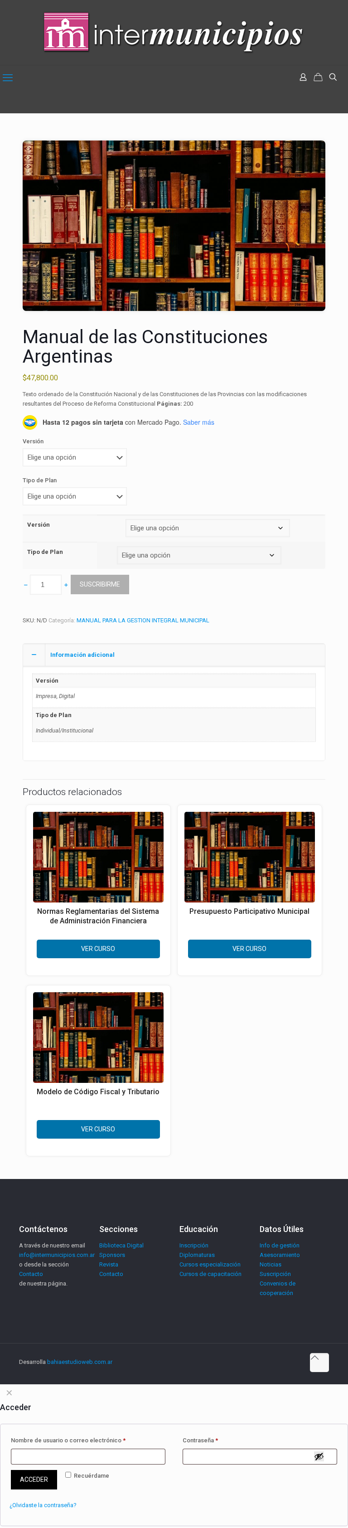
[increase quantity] (66, 585)
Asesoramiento (280, 1255)
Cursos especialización (210, 1264)
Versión (33, 441)
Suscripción (275, 1274)
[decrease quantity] (26, 585)
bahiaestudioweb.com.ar (79, 1361)
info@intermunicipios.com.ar (57, 1255)
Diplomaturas (197, 1255)
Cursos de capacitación (210, 1274)
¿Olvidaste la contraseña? (43, 1505)
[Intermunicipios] (174, 32)
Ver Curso (98, 948)
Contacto (31, 1274)
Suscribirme (100, 584)
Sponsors (112, 1255)
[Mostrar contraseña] (319, 1456)
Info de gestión (280, 1245)
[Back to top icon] (319, 1362)
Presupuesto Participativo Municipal (249, 911)
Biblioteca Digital (121, 1245)
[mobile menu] (7, 78)
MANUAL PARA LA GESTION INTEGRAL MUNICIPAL (143, 620)
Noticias (270, 1264)
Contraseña (200, 1440)
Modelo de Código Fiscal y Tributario (98, 1091)
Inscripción (193, 1245)
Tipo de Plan (40, 480)
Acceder (34, 1479)
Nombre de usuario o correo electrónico (68, 1440)
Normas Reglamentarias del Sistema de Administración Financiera (98, 916)
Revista (108, 1264)
